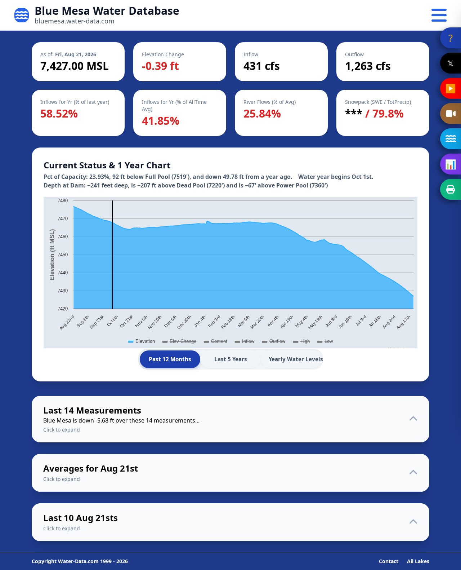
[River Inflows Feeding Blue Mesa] (450, 138)
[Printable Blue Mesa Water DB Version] (450, 189)
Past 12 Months (170, 359)
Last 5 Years (230, 359)
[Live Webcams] (450, 113)
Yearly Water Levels (295, 359)
